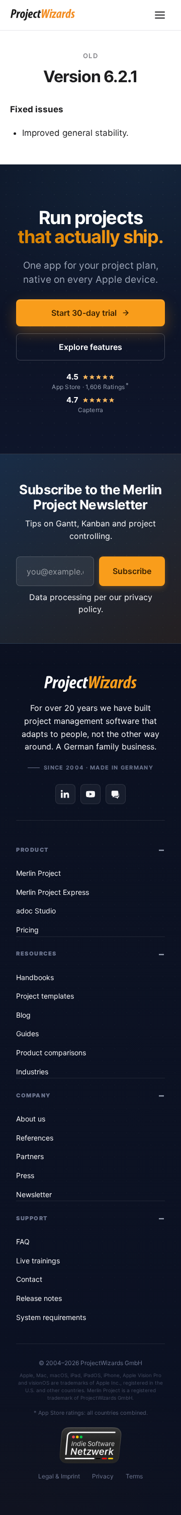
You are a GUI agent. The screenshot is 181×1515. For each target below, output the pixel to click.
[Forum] (116, 794)
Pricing (27, 929)
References (34, 1137)
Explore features (90, 347)
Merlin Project (38, 873)
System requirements (51, 1317)
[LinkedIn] (65, 794)
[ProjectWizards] (90, 684)
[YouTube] (90, 794)
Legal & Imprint (59, 1476)
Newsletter (34, 1194)
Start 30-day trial (84, 313)
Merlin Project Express (52, 892)
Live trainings (38, 1260)
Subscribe (132, 571)
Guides (27, 1033)
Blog (23, 1015)
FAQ (23, 1241)
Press (25, 1175)
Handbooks (35, 977)
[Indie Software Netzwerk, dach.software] (90, 1445)
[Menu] (160, 15)
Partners (30, 1156)
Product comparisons (51, 1052)
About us (30, 1118)
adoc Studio (36, 910)
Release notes (39, 1298)
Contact (29, 1279)
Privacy (103, 1476)
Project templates (45, 996)
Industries (32, 1071)
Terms (134, 1476)
